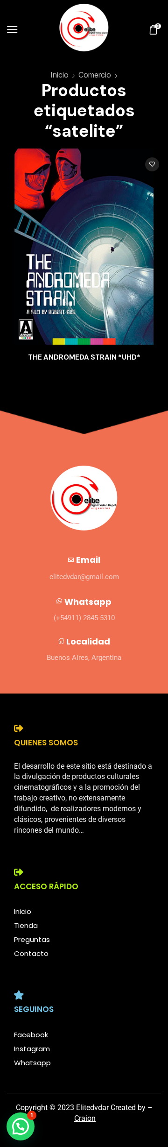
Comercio (94, 74)
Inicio (59, 74)
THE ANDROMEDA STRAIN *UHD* (84, 357)
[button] (21, 1126)
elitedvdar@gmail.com (84, 577)
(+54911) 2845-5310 (84, 618)
